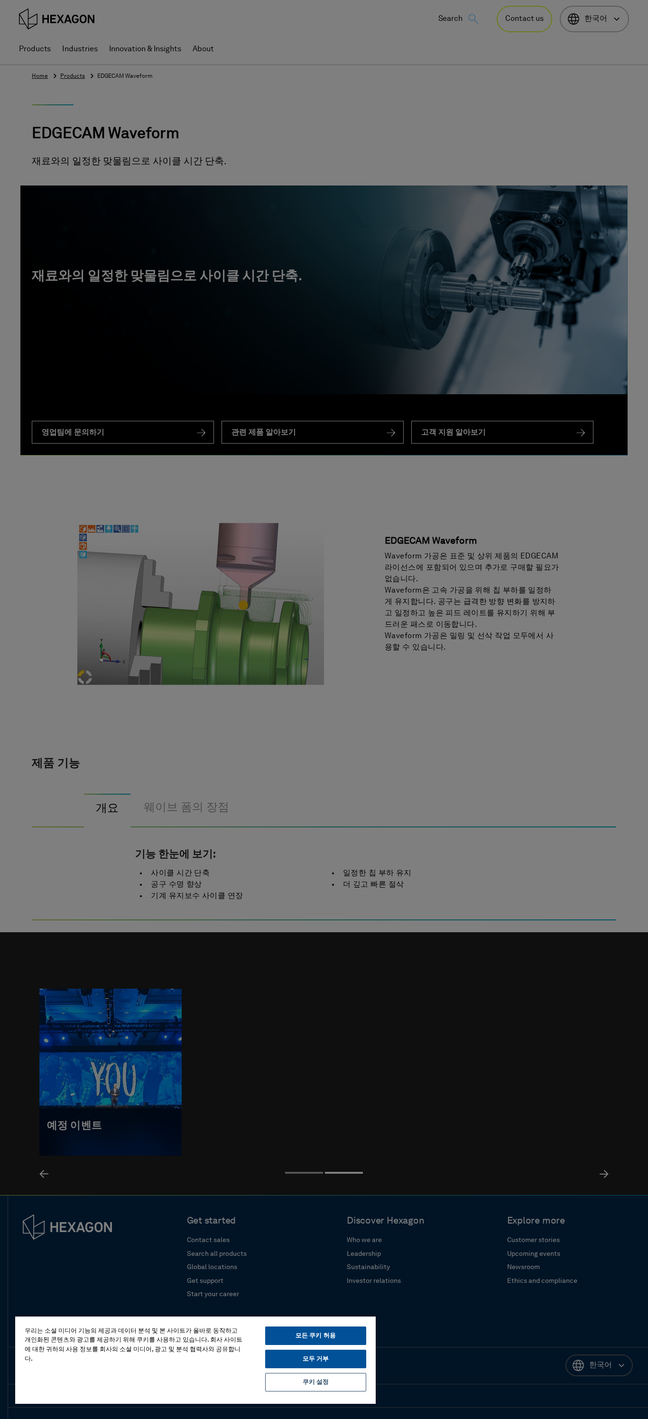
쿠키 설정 (316, 1382)
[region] (195, 1360)
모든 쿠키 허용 (316, 1336)
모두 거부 (316, 1359)
